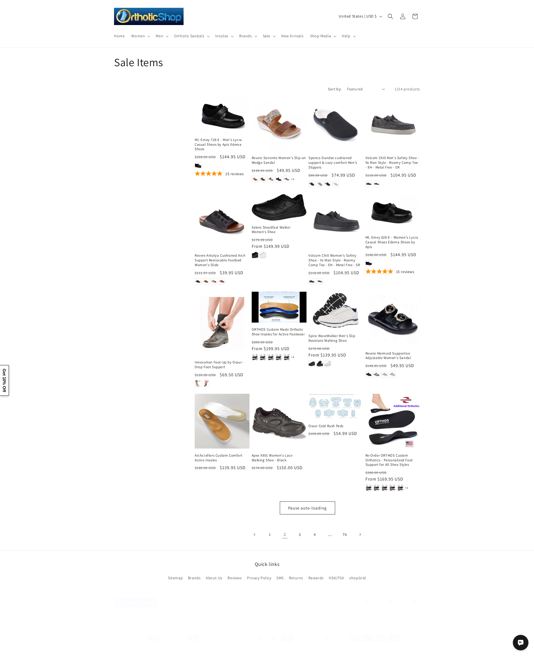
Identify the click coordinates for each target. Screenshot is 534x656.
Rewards (316, 577)
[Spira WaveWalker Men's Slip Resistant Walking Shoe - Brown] (320, 363)
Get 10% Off (4, 380)
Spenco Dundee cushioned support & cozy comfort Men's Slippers (332, 163)
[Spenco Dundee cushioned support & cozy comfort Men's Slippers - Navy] (327, 183)
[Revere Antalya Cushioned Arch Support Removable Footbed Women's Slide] (222, 221)
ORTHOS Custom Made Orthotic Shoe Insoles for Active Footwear (278, 331)
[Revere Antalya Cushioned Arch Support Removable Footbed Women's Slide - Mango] (222, 281)
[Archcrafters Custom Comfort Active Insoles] (222, 421)
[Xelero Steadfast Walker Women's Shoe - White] (262, 255)
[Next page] (360, 534)
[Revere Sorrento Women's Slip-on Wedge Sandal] (279, 123)
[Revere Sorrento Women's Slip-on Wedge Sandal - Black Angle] (278, 179)
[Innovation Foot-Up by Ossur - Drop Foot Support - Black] (206, 383)
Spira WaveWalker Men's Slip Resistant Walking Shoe (331, 338)
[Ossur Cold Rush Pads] (335, 406)
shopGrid (357, 577)
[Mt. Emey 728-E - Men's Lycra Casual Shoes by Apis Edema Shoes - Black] (198, 165)
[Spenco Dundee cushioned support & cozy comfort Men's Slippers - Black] (311, 183)
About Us (214, 577)
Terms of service (311, 649)
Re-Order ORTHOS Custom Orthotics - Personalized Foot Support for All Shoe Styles (389, 460)
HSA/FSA (336, 577)
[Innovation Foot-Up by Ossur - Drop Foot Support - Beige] (198, 383)
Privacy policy (258, 649)
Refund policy (284, 649)
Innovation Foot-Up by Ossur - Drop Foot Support (219, 364)
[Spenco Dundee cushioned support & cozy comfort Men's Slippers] (335, 123)
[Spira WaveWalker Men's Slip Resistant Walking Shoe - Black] (311, 363)
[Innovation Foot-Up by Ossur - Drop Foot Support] (222, 323)
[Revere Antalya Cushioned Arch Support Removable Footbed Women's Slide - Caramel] (206, 281)
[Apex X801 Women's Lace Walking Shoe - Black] (279, 421)
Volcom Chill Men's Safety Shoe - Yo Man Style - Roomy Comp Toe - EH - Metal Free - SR (392, 163)
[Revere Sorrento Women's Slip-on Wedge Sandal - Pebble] (271, 179)
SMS (280, 577)
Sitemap (175, 577)
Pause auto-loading (307, 508)
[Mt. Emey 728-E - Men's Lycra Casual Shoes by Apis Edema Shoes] (222, 114)
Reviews (235, 577)
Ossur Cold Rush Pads (325, 426)
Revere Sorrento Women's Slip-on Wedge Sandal (279, 160)
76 (345, 534)
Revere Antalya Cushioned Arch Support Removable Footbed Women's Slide (220, 260)
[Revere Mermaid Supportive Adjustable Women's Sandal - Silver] (392, 374)
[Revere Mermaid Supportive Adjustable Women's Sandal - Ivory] (384, 374)
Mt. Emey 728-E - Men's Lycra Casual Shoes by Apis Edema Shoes (218, 145)
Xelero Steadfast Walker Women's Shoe (271, 229)
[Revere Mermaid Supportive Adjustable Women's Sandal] (392, 319)
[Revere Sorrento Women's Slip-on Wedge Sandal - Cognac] (255, 179)
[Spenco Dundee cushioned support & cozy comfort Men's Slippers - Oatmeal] (335, 183)
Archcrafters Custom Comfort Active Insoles (218, 457)
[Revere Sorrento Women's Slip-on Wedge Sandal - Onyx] (262, 179)
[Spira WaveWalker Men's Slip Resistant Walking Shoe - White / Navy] (327, 363)
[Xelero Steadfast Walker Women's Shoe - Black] (255, 255)
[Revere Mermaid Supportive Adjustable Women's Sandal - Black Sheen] (368, 374)
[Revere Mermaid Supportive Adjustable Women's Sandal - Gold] (376, 374)
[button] (140, 36)
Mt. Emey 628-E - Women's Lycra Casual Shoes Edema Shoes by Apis (391, 242)
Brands (194, 577)
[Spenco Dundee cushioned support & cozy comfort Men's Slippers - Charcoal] (320, 183)
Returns (296, 577)
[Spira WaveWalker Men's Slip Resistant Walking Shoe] (335, 310)
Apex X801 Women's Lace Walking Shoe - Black (272, 457)
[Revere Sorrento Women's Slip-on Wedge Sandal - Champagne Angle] (286, 179)
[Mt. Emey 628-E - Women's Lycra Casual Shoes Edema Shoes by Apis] (392, 212)
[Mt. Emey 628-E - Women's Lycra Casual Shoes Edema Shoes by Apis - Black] (368, 263)
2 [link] (285, 534)
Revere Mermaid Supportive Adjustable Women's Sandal (388, 355)
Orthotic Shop (232, 649)
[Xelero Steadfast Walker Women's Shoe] (279, 207)
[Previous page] (255, 534)
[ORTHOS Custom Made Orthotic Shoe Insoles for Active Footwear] (279, 307)
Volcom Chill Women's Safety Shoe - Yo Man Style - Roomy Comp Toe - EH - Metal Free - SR (334, 260)
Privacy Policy (259, 577)
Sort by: (334, 88)
